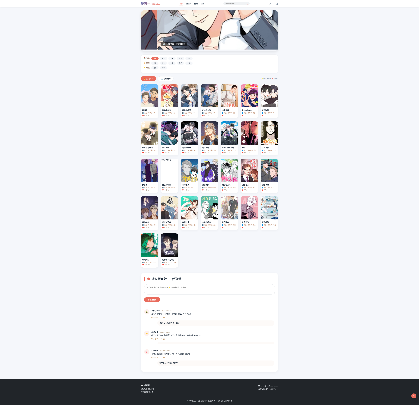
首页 (181, 3)
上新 (202, 3)
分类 (196, 3)
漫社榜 (188, 3)
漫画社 (150, 4)
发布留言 (152, 300)
